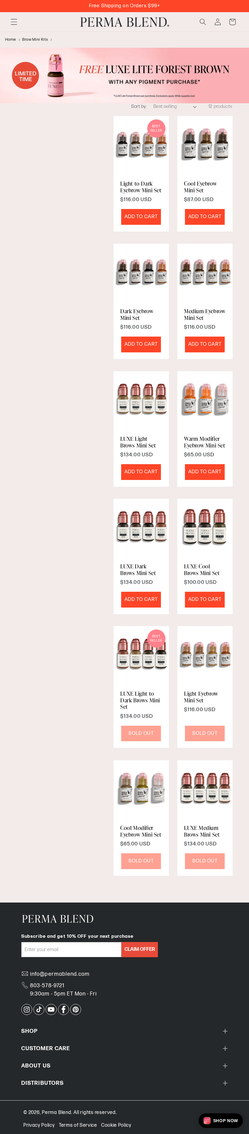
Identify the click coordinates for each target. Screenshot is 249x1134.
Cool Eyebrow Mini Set (200, 186)
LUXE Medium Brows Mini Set (202, 831)
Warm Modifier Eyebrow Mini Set (204, 441)
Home (10, 39)
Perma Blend (56, 1112)
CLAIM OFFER (139, 949)
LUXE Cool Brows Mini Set (202, 569)
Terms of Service (78, 1125)
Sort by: (139, 106)
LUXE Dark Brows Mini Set (138, 569)
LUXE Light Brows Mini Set (138, 441)
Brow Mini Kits (35, 39)
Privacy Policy (39, 1125)
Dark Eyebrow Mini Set (136, 314)
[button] (14, 22)
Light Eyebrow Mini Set (201, 697)
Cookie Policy (116, 1125)
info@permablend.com (60, 974)
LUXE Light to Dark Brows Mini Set (140, 700)
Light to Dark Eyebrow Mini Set (141, 186)
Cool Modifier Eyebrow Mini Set (141, 831)
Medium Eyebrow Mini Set (204, 314)
